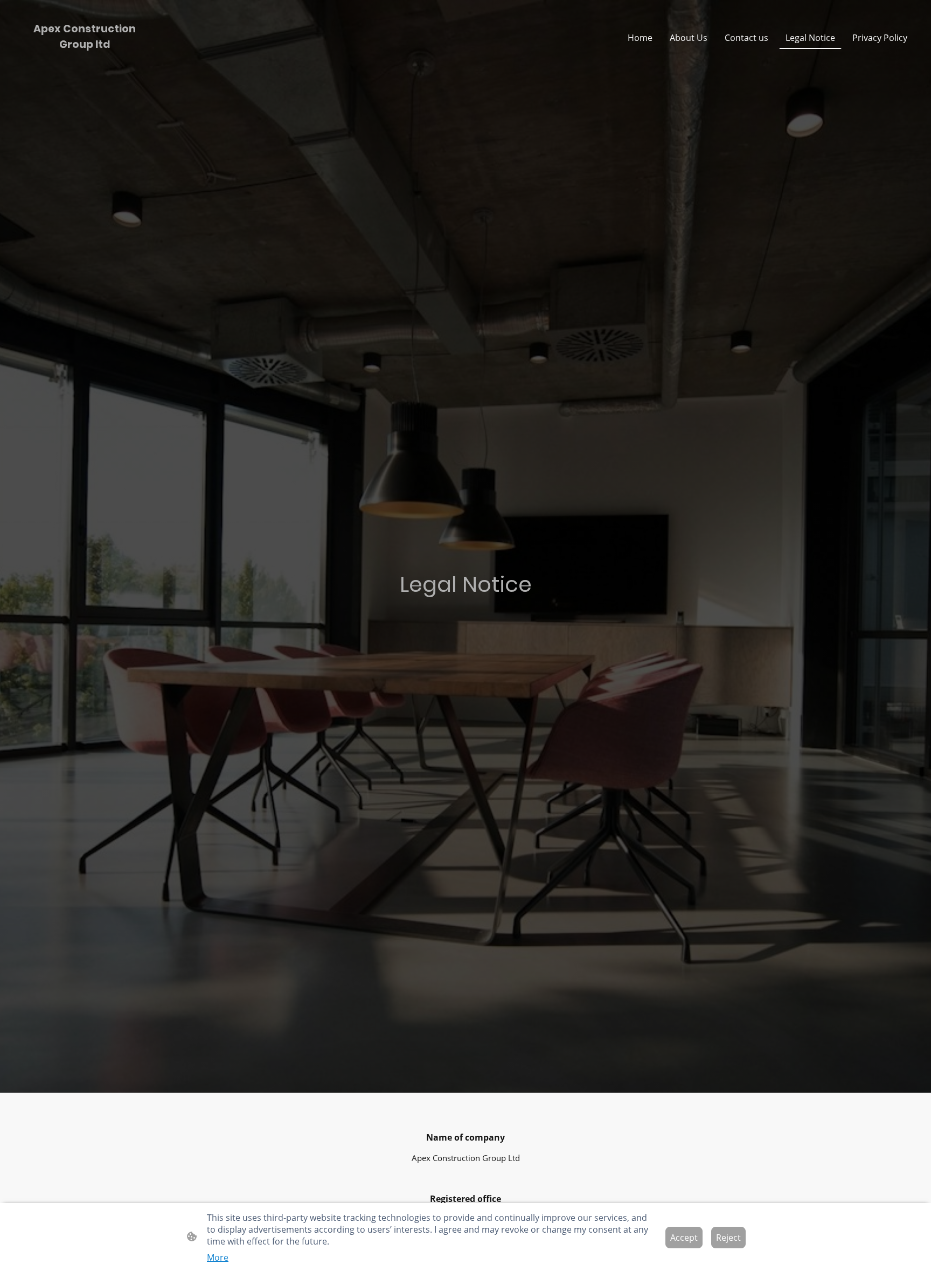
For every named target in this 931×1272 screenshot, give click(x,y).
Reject (728, 1237)
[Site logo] (85, 62)
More (217, 1257)
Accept (684, 1237)
